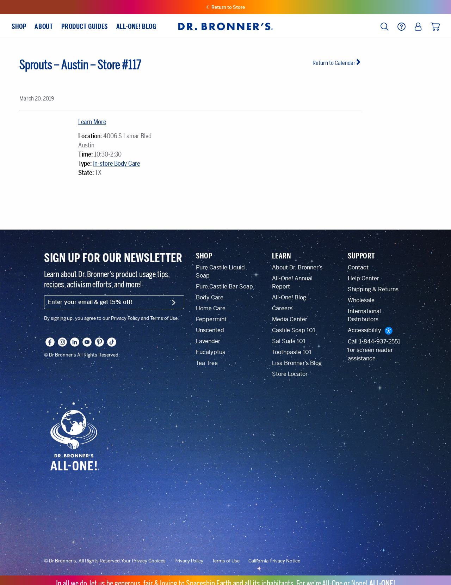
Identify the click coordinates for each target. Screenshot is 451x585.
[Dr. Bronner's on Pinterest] (99, 342)
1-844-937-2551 (379, 341)
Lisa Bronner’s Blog (297, 363)
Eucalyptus (210, 352)
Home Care (211, 308)
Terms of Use (226, 561)
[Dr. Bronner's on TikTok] (111, 342)
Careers (282, 308)
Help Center (363, 278)
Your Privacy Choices (143, 561)
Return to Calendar (334, 63)
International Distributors (364, 315)
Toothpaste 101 (291, 352)
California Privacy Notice (274, 561)
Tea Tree (207, 363)
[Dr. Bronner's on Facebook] (50, 342)
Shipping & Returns (373, 289)
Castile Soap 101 (293, 330)
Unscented (210, 330)
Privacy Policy (188, 561)
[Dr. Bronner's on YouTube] (87, 342)
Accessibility (364, 330)
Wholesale (361, 300)
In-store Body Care (116, 163)
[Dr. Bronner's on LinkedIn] (74, 342)
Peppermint (211, 319)
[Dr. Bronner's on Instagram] (62, 342)
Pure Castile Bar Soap (224, 286)
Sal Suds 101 (288, 341)
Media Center (289, 319)
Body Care (209, 297)
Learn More (92, 122)
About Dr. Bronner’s (297, 267)
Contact (358, 267)
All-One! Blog (289, 297)
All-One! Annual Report (292, 282)
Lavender (208, 341)
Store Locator (290, 374)
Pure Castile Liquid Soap (220, 271)
